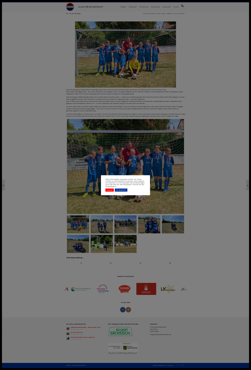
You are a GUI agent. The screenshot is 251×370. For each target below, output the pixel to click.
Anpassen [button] (110, 190)
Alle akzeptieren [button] (121, 190)
